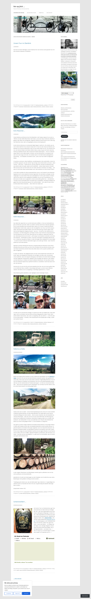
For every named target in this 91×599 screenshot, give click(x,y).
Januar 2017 (63, 247)
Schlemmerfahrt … (20, 502)
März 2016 (63, 255)
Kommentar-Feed (64, 284)
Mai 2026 (62, 201)
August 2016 (63, 250)
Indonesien (65, 175)
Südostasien (73, 188)
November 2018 (64, 231)
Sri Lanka (71, 187)
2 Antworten (16, 46)
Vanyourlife (69, 190)
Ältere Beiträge (17, 578)
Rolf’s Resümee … (19, 217)
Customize (8, 593)
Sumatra (68, 188)
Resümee (41, 188)
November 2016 (64, 249)
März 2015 (63, 258)
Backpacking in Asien (31, 12)
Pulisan (62, 179)
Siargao (62, 186)
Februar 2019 (63, 226)
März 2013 (63, 266)
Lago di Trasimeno (23, 570)
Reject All (17, 593)
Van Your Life (49, 12)
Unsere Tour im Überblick (22, 43)
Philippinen (73, 179)
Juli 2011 (62, 273)
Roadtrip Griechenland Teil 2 (66, 114)
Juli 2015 (62, 257)
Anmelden (63, 281)
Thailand (67, 189)
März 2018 (63, 241)
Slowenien (66, 186)
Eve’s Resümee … (19, 131)
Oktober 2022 (63, 215)
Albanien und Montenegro (66, 107)
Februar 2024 (63, 212)
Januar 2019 (63, 228)
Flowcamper (67, 172)
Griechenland (64, 173)
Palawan (67, 178)
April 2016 (63, 254)
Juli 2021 (62, 217)
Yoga (65, 191)
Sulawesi (63, 188)
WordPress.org (64, 286)
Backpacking (66, 169)
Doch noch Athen (64, 109)
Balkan (73, 169)
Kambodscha (63, 176)
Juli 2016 (62, 252)
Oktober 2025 (63, 202)
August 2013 (63, 263)
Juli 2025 (62, 205)
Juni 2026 (62, 199)
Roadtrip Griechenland (65, 115)
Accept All (26, 593)
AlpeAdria (63, 167)
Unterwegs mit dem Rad (19, 12)
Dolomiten (21, 106)
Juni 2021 (62, 218)
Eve (31, 187)
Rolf (32, 105)
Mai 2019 (62, 221)
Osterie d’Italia (48, 517)
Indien (69, 173)
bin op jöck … (19, 6)
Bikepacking (63, 170)
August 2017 (63, 242)
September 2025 (64, 204)
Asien (67, 167)
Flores (62, 172)
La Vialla (20, 493)
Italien (31, 106)
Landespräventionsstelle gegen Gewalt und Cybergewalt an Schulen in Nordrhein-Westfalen (69, 54)
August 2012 (63, 268)
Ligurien (68, 177)
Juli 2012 (62, 270)
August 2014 (63, 260)
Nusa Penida (63, 178)
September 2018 (64, 234)
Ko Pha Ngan (69, 176)
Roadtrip (63, 185)
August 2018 (63, 236)
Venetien (51, 106)
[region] (17, 588)
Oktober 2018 (63, 233)
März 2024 (63, 210)
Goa (73, 172)
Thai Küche (63, 189)
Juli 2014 (62, 262)
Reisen (68, 184)
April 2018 (63, 239)
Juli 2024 (62, 209)
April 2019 (63, 223)
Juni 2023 (62, 213)
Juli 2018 (62, 238)
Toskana (36, 493)
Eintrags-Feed (63, 282)
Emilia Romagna (27, 106)
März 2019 (63, 225)
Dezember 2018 (64, 230)
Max (72, 177)
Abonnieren (64, 136)
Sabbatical (41, 12)
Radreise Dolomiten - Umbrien (42, 105)
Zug (67, 191)
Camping (68, 171)
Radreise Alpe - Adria (69, 180)
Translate (71, 94)
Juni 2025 (62, 207)
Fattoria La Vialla (19, 349)
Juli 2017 (62, 244)
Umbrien (47, 106)
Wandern (62, 191)
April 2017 (63, 246)
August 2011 (63, 271)
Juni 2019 (62, 220)
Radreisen (49, 322)
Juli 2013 (62, 265)
